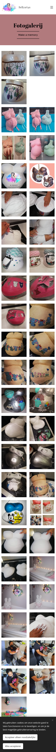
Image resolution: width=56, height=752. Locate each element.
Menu (52, 7)
